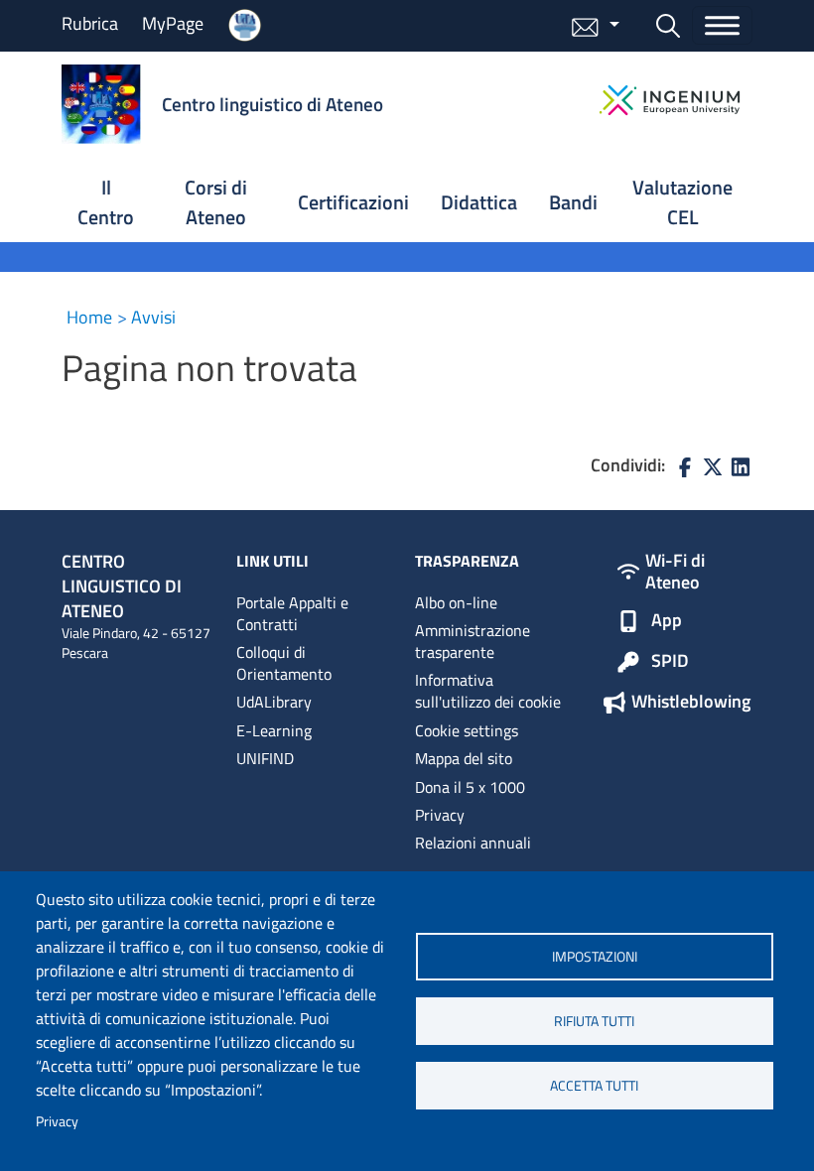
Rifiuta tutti (594, 1021)
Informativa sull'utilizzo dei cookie (488, 691)
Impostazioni (594, 957)
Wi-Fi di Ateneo (675, 571)
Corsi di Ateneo (216, 202)
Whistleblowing (690, 703)
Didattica (479, 202)
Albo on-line (456, 602)
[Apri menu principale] (722, 25)
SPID (670, 662)
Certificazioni (353, 202)
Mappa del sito (463, 758)
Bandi (573, 202)
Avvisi (153, 317)
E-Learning (274, 730)
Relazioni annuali (473, 842)
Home (89, 317)
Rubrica (90, 23)
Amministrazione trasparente (472, 641)
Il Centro (105, 202)
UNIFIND (265, 758)
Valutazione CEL (682, 202)
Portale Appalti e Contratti (292, 613)
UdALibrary (274, 702)
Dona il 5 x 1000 (470, 787)
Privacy (57, 1121)
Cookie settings (466, 730)
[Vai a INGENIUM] (670, 100)
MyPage (173, 23)
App (666, 621)
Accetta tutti (594, 1086)
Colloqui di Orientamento (284, 663)
